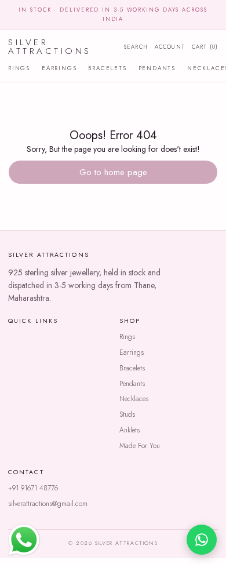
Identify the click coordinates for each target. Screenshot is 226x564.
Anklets (129, 430)
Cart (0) (205, 47)
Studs (127, 414)
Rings (19, 68)
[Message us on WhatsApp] (202, 540)
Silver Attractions (50, 47)
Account (170, 47)
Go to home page (113, 172)
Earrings (59, 68)
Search (136, 47)
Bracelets (107, 68)
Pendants (157, 68)
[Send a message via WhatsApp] (24, 540)
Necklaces (133, 399)
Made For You (139, 446)
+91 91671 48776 (33, 488)
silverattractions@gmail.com (48, 503)
